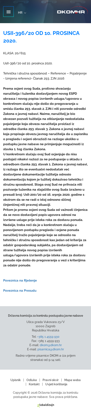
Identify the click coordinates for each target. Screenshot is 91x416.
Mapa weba (72, 380)
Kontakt (34, 384)
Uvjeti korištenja (56, 384)
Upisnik (15, 380)
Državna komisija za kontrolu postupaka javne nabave (72, 10)
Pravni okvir (51, 380)
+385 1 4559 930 (48, 336)
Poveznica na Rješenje (20, 280)
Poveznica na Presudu (19, 290)
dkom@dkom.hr (51, 345)
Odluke (31, 380)
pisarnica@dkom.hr (50, 349)
